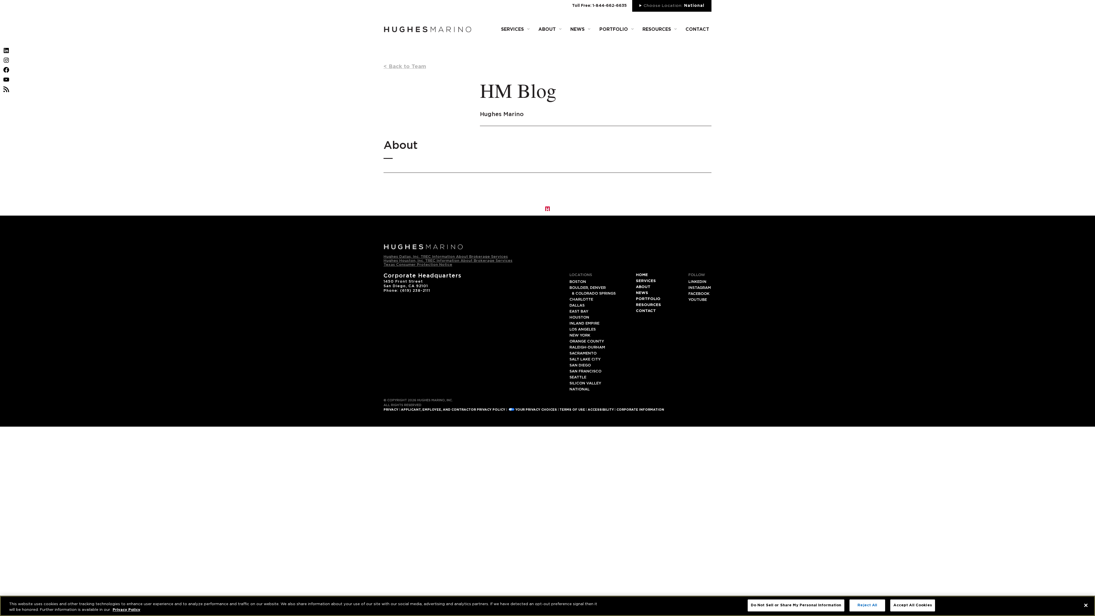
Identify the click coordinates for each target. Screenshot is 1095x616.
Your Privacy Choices (536, 409)
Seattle (577, 377)
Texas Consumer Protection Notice (418, 265)
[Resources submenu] (675, 29)
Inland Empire (584, 323)
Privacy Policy (126, 610)
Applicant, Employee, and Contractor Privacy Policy (453, 409)
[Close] (1086, 605)
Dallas (577, 305)
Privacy (391, 409)
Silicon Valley (585, 383)
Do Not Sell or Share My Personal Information (796, 605)
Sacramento (583, 353)
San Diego (580, 365)
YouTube (697, 300)
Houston (579, 317)
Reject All (867, 605)
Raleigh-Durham (587, 347)
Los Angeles (582, 329)
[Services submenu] (528, 29)
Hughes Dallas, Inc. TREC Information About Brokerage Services (446, 257)
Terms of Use (572, 409)
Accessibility (601, 409)
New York (579, 335)
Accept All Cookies (912, 605)
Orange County (586, 341)
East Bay (578, 311)
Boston (577, 282)
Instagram (699, 288)
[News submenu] (589, 29)
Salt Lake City (585, 359)
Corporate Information (640, 409)
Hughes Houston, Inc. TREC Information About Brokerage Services (448, 261)
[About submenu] (560, 29)
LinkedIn (697, 282)
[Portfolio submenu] (632, 29)
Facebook (698, 294)
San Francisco (585, 371)
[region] (547, 606)
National (579, 389)
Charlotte (581, 299)
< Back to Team (405, 66)
